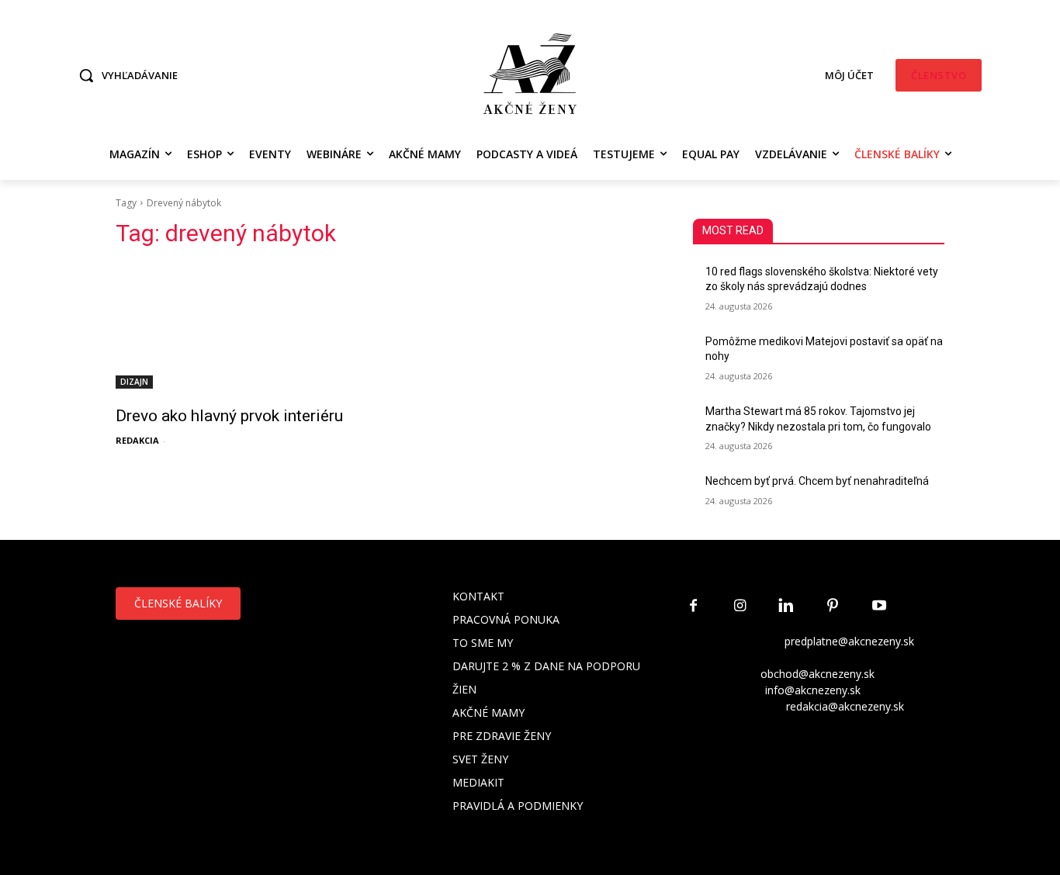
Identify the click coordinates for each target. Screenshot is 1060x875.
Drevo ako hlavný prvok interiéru (229, 415)
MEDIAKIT (478, 782)
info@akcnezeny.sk (813, 690)
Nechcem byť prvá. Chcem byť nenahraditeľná (817, 481)
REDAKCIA (137, 440)
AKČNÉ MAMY (488, 712)
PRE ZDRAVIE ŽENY (501, 735)
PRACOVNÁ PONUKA (505, 619)
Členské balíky (178, 603)
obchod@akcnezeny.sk (817, 673)
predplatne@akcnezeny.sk (849, 641)
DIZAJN (134, 381)
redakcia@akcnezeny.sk (845, 706)
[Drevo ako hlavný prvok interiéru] (241, 326)
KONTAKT (478, 596)
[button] (124, 75)
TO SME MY (482, 642)
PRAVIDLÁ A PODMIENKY (517, 805)
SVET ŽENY (480, 759)
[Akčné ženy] (530, 73)
